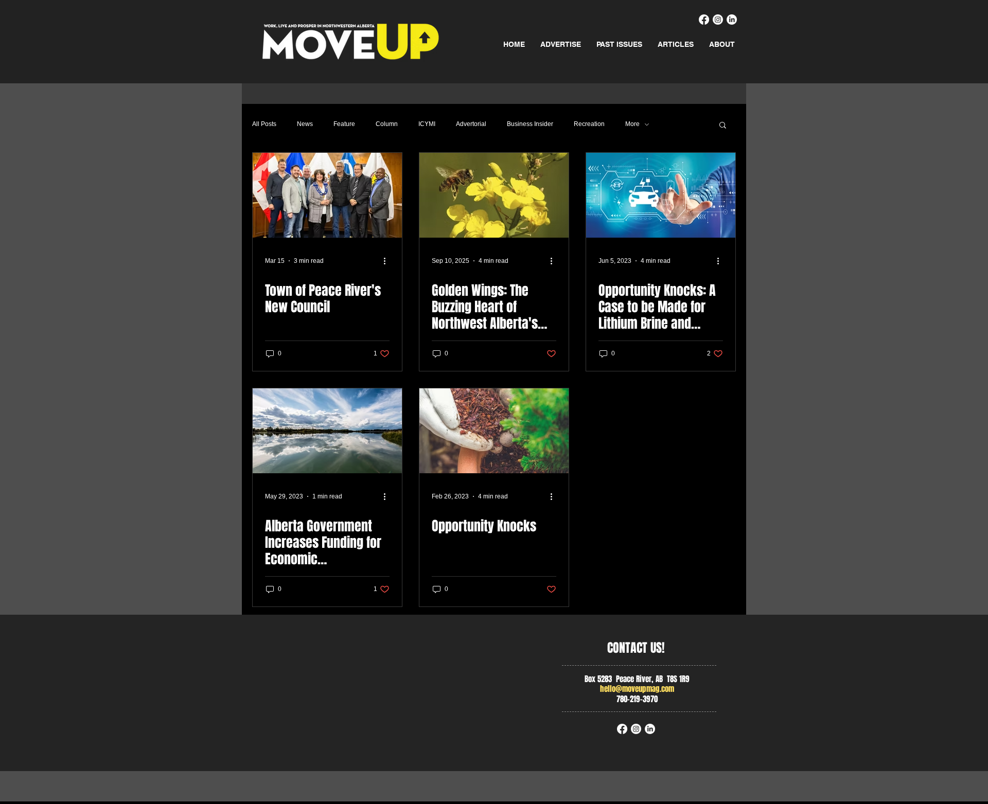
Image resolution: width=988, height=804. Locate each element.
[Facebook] (704, 19)
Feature (344, 124)
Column (387, 124)
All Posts (264, 124)
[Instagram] (718, 19)
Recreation (589, 124)
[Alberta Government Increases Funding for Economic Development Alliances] (327, 430)
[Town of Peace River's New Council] (327, 195)
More (632, 124)
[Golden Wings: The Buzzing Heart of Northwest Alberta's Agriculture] (494, 195)
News (305, 124)
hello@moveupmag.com (637, 688)
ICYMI (426, 124)
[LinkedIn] (732, 19)
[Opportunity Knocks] (494, 430)
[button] (723, 125)
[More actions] (388, 261)
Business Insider (530, 124)
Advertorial (471, 124)
